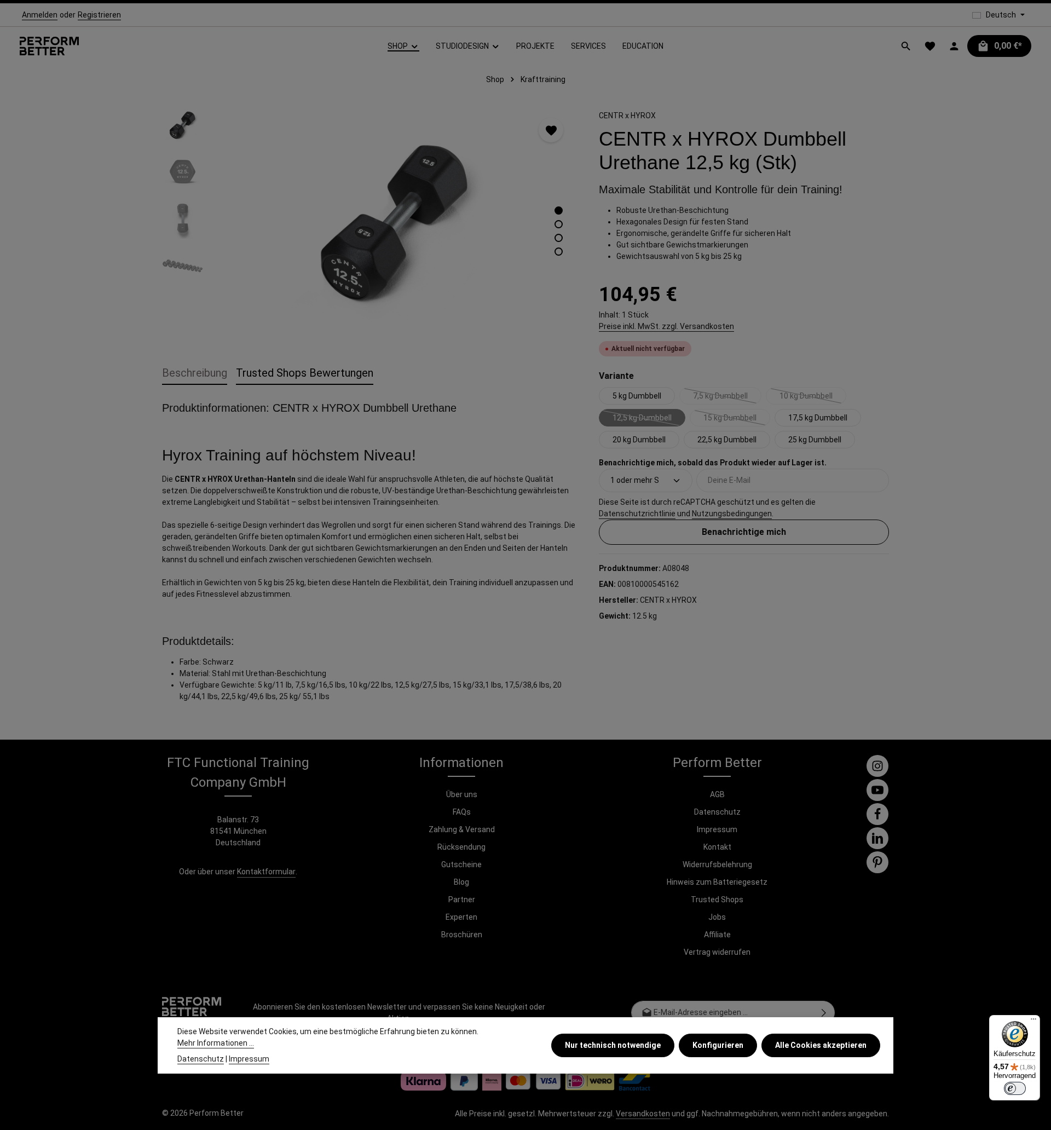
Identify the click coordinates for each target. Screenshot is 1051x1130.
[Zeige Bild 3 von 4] (559, 238)
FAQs (462, 812)
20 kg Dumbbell (639, 439)
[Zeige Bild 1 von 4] (559, 210)
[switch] (1015, 1088)
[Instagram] (877, 766)
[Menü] (1033, 1021)
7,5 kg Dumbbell (727, 398)
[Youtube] (877, 790)
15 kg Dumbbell (736, 419)
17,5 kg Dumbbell (817, 417)
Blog (461, 882)
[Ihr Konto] (954, 46)
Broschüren (461, 934)
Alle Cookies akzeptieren (821, 1045)
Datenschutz (717, 812)
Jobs (717, 917)
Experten (461, 917)
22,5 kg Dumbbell (727, 439)
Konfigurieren (717, 1045)
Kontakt (717, 847)
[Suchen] (906, 46)
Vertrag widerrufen (717, 952)
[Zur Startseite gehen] (49, 46)
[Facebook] (877, 814)
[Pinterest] (877, 862)
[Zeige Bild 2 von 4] (559, 224)
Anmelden (39, 14)
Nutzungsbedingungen (732, 513)
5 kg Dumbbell (637, 395)
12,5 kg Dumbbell (649, 419)
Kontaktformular (266, 871)
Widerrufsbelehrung (717, 864)
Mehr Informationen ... (215, 1043)
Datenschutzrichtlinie (637, 513)
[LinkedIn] (877, 838)
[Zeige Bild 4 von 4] (559, 251)
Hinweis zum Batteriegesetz (717, 882)
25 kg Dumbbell (814, 439)
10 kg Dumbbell (812, 398)
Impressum (717, 829)
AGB (717, 794)
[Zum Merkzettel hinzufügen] (551, 130)
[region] (369, 222)
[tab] (194, 373)
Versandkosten (643, 1113)
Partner (461, 899)
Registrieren (99, 14)
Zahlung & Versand (462, 829)
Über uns (461, 794)
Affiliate (717, 934)
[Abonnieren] (824, 1012)
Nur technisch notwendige (613, 1045)
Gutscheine (461, 864)
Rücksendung (461, 847)
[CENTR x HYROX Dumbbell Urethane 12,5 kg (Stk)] (395, 222)
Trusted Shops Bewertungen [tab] (304, 372)
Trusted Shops (717, 899)
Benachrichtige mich (744, 532)
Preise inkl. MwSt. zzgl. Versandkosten (666, 326)
